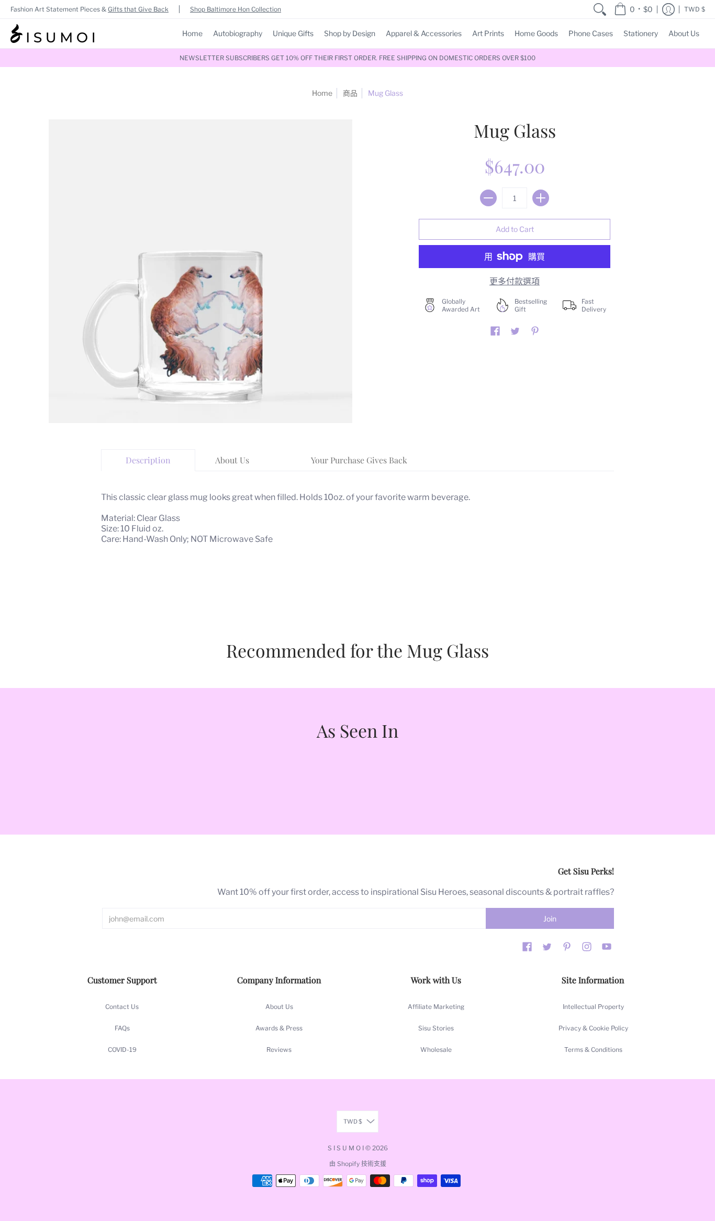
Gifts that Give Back (138, 9)
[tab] (148, 460)
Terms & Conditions (593, 1049)
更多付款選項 (514, 281)
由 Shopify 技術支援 (357, 1164)
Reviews (279, 1049)
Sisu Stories (436, 1028)
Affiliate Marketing (436, 1007)
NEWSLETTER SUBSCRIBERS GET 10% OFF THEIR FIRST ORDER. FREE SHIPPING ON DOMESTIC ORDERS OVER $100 (357, 58)
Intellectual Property (593, 1007)
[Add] (540, 198)
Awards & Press (279, 1028)
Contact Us (122, 1007)
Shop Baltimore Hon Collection (235, 9)
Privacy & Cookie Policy (593, 1028)
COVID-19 (122, 1049)
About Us (279, 1007)
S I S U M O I (346, 1148)
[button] (633, 9)
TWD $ (694, 9)
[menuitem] (599, 9)
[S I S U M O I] (52, 33)
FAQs (122, 1028)
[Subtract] (488, 198)
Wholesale (436, 1049)
